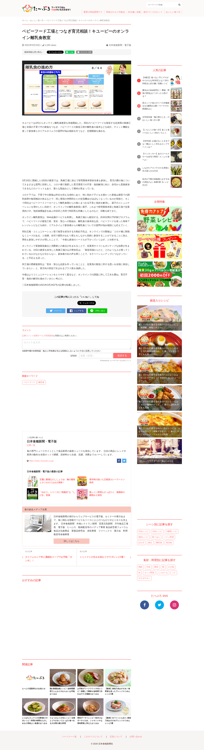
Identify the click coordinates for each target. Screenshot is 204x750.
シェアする (79, 311)
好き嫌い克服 (134, 12)
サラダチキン (144, 578)
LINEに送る (100, 311)
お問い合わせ (135, 737)
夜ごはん (156, 537)
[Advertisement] (76, 617)
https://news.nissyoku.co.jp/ (41, 461)
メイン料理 (169, 537)
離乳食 (41, 382)
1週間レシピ (171, 531)
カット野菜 (149, 572)
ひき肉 (171, 567)
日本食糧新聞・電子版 (120, 45)
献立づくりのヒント (153, 12)
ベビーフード (29, 382)
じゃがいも (163, 572)
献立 (150, 542)
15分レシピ (143, 531)
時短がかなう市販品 (115, 12)
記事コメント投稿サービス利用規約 (37, 336)
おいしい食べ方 (173, 12)
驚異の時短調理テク (93, 12)
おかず (141, 542)
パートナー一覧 (69, 737)
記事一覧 (31, 445)
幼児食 (169, 542)
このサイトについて (93, 737)
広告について (116, 737)
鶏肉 (140, 567)
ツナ (174, 572)
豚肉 (156, 567)
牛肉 (148, 567)
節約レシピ (143, 537)
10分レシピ (157, 531)
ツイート (58, 311)
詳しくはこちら (71, 541)
